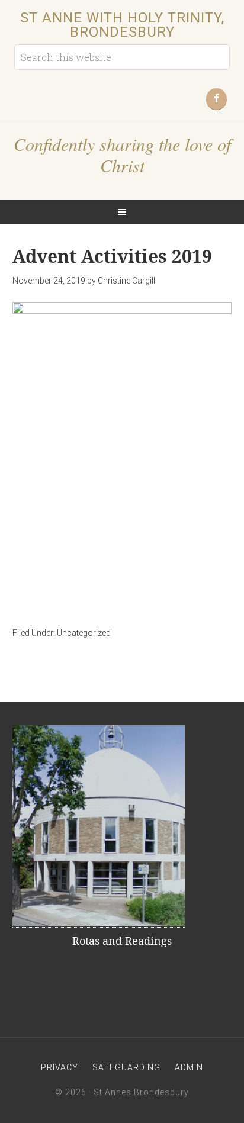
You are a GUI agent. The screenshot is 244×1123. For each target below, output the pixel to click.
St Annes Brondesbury (141, 1092)
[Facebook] (216, 99)
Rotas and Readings (122, 941)
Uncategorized (84, 633)
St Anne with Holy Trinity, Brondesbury (122, 24)
